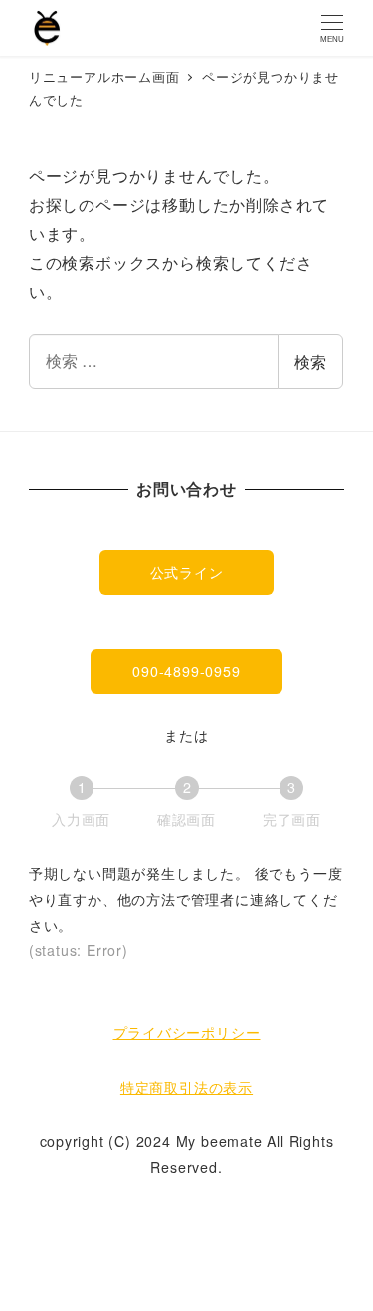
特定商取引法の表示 (186, 1087)
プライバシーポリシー (187, 1032)
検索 (310, 361)
